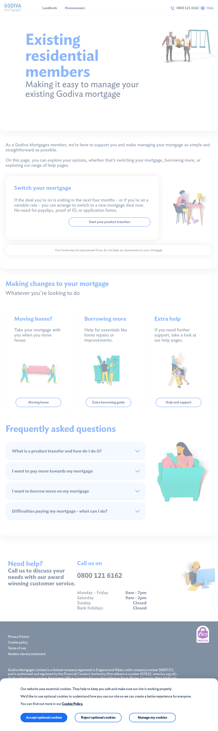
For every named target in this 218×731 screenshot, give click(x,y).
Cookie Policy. (72, 704)
